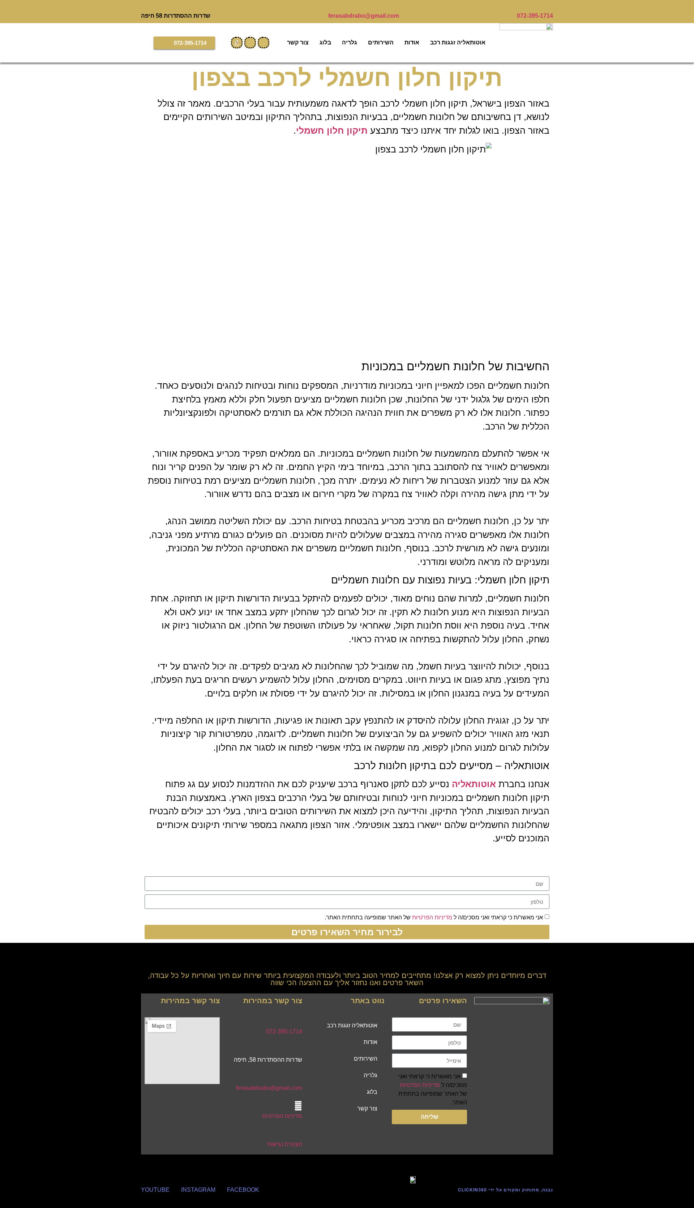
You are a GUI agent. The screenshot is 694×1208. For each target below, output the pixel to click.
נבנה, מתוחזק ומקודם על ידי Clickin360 (505, 1189)
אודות (411, 42)
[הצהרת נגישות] (298, 1134)
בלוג (325, 42)
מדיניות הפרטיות (432, 917)
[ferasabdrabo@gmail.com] (396, 6)
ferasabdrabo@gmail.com (363, 16)
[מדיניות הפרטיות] (298, 1106)
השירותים (381, 42)
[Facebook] (250, 42)
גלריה (349, 42)
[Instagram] (263, 42)
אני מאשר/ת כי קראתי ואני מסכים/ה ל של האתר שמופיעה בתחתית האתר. (434, 917)
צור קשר (298, 42)
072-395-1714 (535, 16)
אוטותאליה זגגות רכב (457, 42)
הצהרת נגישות (284, 1144)
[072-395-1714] (550, 6)
